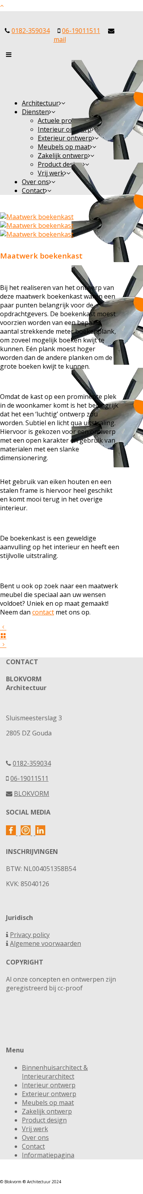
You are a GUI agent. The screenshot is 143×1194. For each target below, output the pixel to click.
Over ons (35, 1137)
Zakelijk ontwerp (47, 1111)
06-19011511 (81, 30)
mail (60, 39)
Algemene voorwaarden (45, 943)
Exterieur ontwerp (49, 1093)
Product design (44, 1120)
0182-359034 (31, 30)
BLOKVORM (31, 793)
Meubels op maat (48, 1102)
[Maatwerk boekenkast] (36, 216)
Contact (33, 1146)
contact (43, 612)
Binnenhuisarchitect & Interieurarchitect (55, 1072)
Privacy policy (30, 934)
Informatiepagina (48, 1155)
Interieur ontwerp (48, 1085)
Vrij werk (35, 1128)
